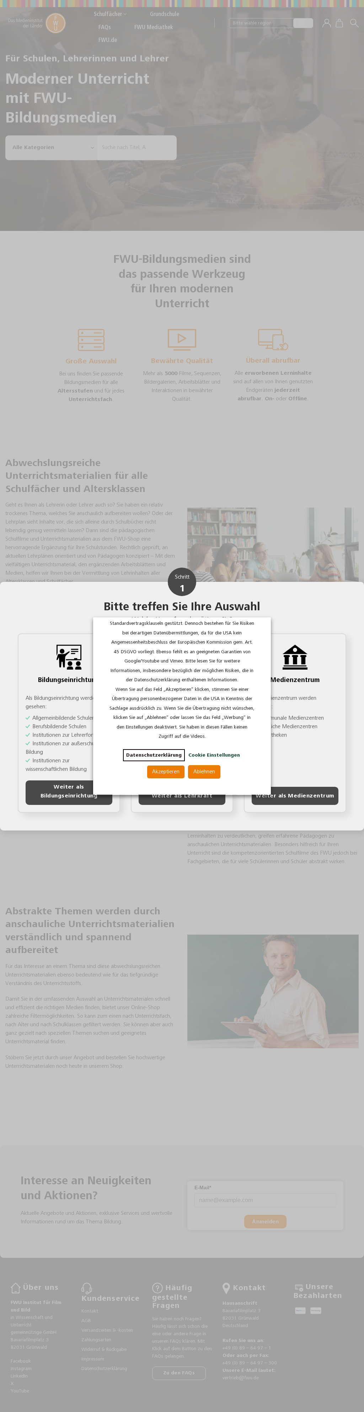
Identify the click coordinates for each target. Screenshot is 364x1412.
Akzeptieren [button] (166, 771)
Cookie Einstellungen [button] (214, 755)
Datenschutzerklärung (154, 755)
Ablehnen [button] (204, 771)
